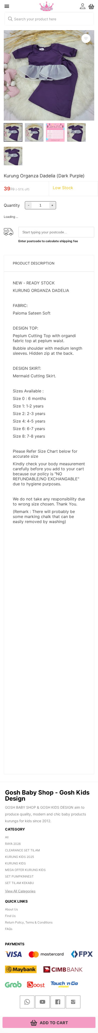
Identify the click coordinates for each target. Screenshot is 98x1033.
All (7, 837)
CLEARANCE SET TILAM (22, 850)
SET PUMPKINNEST (19, 876)
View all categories (20, 891)
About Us (11, 909)
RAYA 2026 (13, 844)
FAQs (8, 929)
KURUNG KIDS (15, 863)
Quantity (12, 205)
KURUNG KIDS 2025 (19, 857)
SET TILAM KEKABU (19, 883)
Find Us (10, 916)
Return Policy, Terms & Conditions (29, 922)
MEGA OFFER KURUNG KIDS (25, 870)
